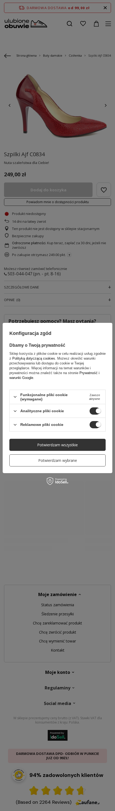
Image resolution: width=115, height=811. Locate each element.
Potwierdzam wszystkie (57, 444)
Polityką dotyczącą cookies (33, 358)
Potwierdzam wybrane (57, 460)
